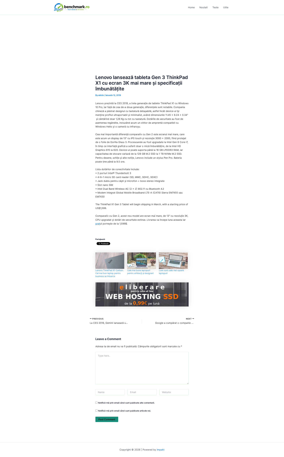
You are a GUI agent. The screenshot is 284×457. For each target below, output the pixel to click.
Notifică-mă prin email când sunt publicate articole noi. (124, 410)
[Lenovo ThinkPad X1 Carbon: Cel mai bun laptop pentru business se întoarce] (109, 260)
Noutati (203, 7)
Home (191, 7)
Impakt (160, 449)
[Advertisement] (142, 37)
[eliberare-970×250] (142, 294)
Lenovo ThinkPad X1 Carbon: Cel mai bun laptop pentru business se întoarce (109, 273)
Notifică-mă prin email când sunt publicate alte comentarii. (126, 402)
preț (97, 223)
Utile (225, 7)
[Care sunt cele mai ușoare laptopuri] (173, 260)
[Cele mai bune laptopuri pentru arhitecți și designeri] (141, 260)
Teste (215, 7)
